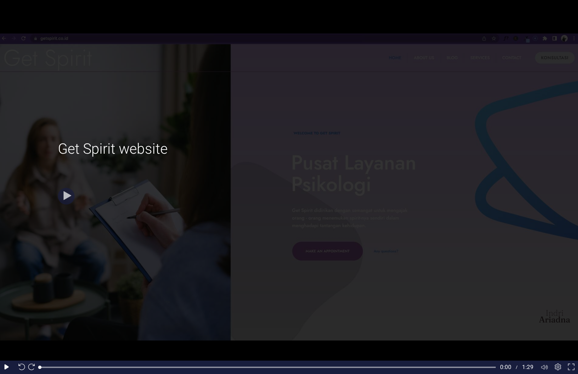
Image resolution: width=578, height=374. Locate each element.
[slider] (268, 367)
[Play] (66, 196)
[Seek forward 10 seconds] (33, 367)
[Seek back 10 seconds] (20, 367)
